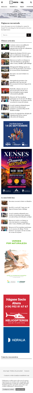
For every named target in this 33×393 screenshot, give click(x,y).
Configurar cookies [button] (8, 389)
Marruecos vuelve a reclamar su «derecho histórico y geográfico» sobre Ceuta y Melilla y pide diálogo (20, 61)
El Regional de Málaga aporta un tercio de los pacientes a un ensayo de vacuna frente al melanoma (20, 68)
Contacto (26, 371)
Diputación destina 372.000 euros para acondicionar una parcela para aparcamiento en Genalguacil (20, 54)
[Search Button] (29, 35)
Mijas (22, 6)
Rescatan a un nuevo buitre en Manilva (20, 201)
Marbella (13, 6)
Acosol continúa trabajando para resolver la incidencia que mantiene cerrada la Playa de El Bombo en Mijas (20, 215)
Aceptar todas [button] (20, 389)
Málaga (4, 6)
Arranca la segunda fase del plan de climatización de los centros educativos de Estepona (20, 115)
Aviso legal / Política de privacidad (13, 371)
